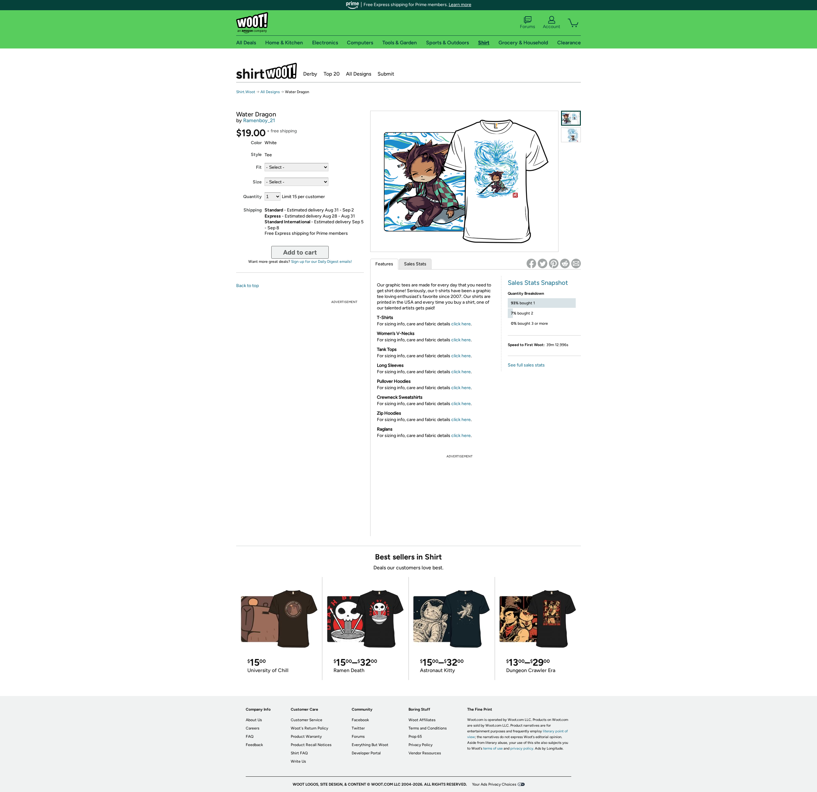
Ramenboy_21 (259, 120)
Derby (310, 74)
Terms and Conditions (427, 728)
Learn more (460, 4)
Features (384, 264)
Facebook (360, 720)
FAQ (249, 736)
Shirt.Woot (266, 71)
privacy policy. (522, 748)
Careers (252, 728)
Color (256, 142)
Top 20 (332, 74)
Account (551, 26)
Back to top (247, 285)
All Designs (358, 74)
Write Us (298, 761)
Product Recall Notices (311, 745)
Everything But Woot (370, 745)
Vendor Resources (424, 753)
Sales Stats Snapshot (538, 282)
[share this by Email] (576, 263)
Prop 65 (415, 736)
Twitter (358, 728)
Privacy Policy (420, 745)
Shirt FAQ (299, 753)
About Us (254, 720)
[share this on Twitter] (542, 263)
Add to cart (300, 252)
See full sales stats (526, 365)
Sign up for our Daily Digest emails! (321, 261)
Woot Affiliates (422, 720)
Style (256, 154)
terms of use (493, 748)
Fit (259, 167)
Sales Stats (415, 264)
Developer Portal (366, 753)
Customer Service (306, 720)
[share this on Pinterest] (553, 263)
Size (257, 182)
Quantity (252, 196)
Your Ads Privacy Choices (494, 784)
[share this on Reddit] (565, 263)
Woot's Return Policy (309, 728)
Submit (386, 74)
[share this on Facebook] (531, 263)
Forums (527, 26)
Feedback (254, 745)
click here (461, 324)
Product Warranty (306, 736)
